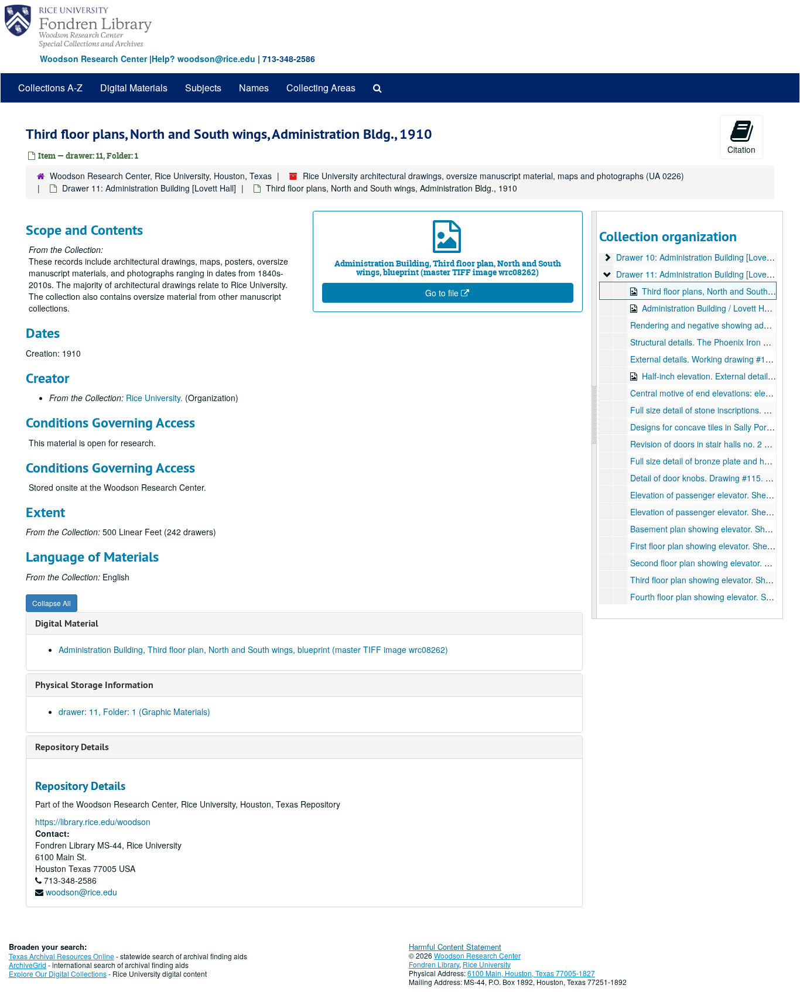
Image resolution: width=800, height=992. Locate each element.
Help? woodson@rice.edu (203, 58)
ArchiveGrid (27, 965)
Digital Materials (133, 87)
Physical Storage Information (94, 685)
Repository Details (72, 747)
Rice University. (154, 397)
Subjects (203, 87)
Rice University (487, 964)
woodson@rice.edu (81, 892)
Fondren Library (434, 964)
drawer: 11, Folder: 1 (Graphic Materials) (134, 711)
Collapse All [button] (51, 603)
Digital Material (66, 623)
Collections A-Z (50, 87)
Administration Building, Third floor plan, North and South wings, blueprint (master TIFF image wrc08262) (253, 649)
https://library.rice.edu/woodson (93, 821)
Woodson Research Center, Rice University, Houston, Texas (161, 176)
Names (254, 87)
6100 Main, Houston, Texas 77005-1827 (531, 973)
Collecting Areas (320, 87)
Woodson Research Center (93, 58)
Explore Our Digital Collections (58, 974)
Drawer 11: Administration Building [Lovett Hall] (149, 188)
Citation (741, 149)
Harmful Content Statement (455, 946)
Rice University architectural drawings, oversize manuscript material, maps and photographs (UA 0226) (493, 176)
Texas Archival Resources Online (61, 956)
